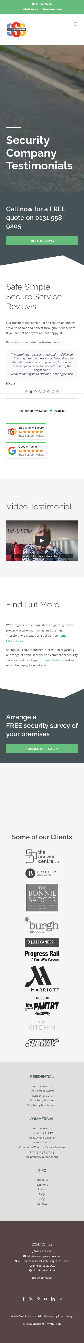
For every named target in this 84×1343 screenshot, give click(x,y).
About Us (42, 1180)
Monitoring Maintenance (42, 1105)
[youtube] (45, 1299)
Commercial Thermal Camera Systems (42, 1147)
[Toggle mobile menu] (76, 24)
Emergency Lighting (42, 1152)
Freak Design (66, 1316)
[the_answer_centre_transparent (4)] (42, 851)
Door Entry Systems (42, 1100)
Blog (42, 1199)
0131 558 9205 (42, 4)
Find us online (43, 1278)
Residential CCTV (42, 1095)
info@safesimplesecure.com (42, 9)
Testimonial (42, 1184)
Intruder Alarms (42, 1086)
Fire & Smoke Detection (42, 1138)
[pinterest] (38, 1299)
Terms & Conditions (33, 1323)
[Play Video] (42, 541)
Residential (42, 1076)
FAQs (42, 1194)
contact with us (53, 660)
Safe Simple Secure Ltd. (27, 1316)
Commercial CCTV (42, 1133)
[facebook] (23, 1299)
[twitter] (31, 1299)
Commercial (42, 1119)
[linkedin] (53, 1299)
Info (42, 1170)
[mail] (60, 1299)
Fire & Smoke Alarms (42, 1091)
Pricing (42, 1189)
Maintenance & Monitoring (42, 1157)
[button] (26, 391)
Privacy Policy (53, 1323)
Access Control (42, 1142)
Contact (42, 1203)
